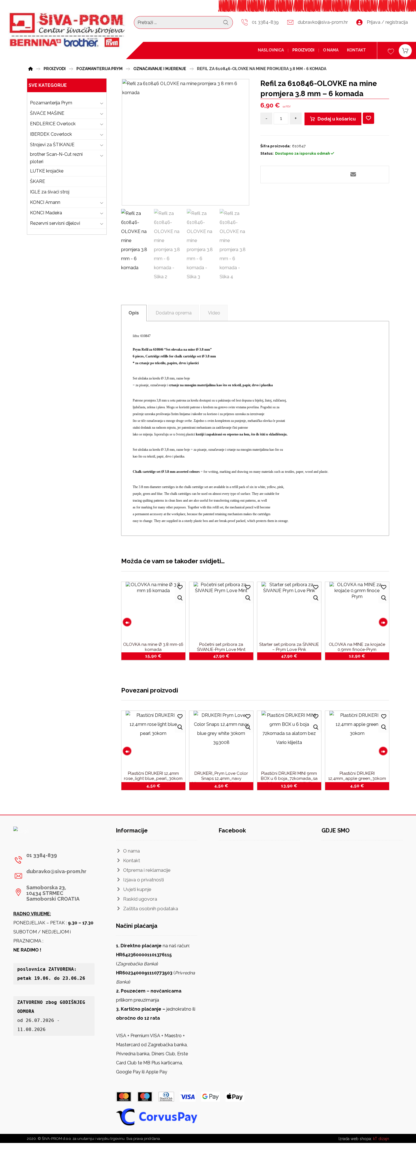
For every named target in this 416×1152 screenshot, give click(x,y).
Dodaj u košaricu (337, 119)
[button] (296, 174)
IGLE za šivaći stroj (49, 192)
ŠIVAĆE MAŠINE (47, 113)
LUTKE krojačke (46, 171)
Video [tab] (214, 313)
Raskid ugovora (140, 899)
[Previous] (127, 622)
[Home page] (30, 68)
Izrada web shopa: (355, 1138)
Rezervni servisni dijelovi (55, 223)
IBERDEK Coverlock (51, 134)
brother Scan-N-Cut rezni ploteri (56, 158)
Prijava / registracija (387, 22)
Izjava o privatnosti (143, 880)
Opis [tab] (133, 313)
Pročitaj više (292, 785)
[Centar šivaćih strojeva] (67, 30)
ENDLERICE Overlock (53, 123)
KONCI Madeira (46, 212)
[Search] (225, 22)
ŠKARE (37, 181)
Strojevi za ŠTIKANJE (52, 144)
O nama (131, 851)
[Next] (383, 622)
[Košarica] (405, 50)
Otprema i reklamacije (147, 870)
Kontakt (131, 860)
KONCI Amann (45, 202)
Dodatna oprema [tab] (174, 313)
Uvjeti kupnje (137, 889)
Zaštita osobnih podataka (150, 908)
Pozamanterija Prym (51, 102)
